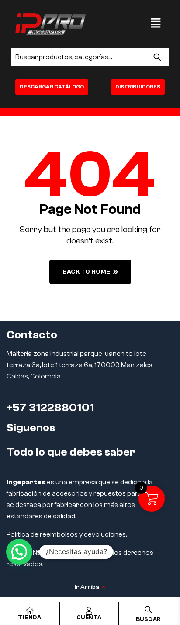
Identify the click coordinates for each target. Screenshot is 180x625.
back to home (86, 271)
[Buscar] (157, 57)
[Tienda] (30, 611)
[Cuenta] (89, 611)
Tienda (29, 617)
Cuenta (89, 617)
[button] (156, 24)
